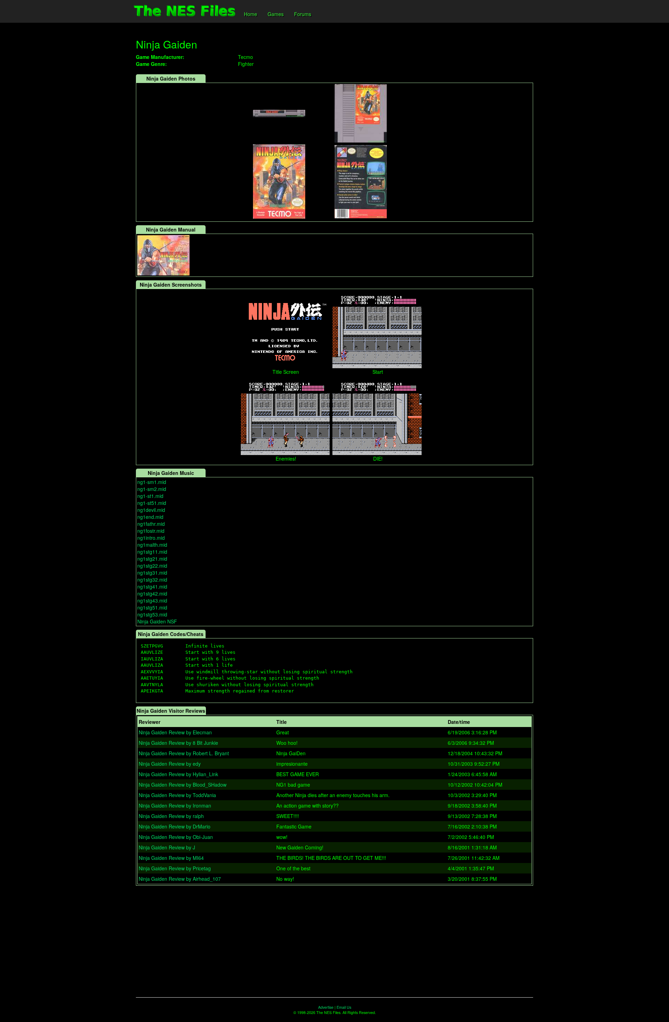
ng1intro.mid (151, 537)
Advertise (325, 1007)
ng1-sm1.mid (151, 481)
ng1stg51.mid (152, 607)
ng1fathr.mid (151, 523)
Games (276, 13)
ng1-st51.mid (151, 502)
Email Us (344, 1007)
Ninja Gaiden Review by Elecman (175, 732)
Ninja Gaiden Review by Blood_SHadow (182, 784)
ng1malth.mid (152, 544)
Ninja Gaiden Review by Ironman (175, 805)
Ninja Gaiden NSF (157, 621)
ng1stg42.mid (152, 593)
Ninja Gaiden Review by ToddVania (177, 795)
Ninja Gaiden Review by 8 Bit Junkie (178, 742)
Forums (302, 13)
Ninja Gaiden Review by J (167, 847)
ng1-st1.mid (150, 495)
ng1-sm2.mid (151, 488)
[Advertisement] (334, 941)
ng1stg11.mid (152, 551)
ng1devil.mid (151, 509)
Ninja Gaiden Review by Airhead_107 (180, 878)
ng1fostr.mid (150, 530)
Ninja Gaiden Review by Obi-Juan (176, 836)
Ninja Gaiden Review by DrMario (174, 826)
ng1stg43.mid (152, 600)
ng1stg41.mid (152, 586)
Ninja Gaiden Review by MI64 (171, 857)
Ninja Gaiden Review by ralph (171, 815)
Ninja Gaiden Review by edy (170, 763)
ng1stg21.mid (152, 558)
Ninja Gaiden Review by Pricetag (175, 868)
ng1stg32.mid (152, 579)
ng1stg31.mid (152, 572)
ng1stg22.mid (152, 565)
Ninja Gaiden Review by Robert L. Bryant (184, 753)
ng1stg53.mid (152, 614)
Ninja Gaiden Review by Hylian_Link (178, 774)
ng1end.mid (150, 516)
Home (250, 13)
